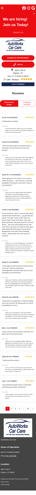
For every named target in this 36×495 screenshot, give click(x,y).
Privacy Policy (5, 482)
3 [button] (15, 408)
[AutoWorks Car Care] (15, 45)
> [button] (32, 408)
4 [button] (19, 408)
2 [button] (11, 408)
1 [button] (7, 408)
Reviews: (13, 80)
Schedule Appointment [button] (18, 58)
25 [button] (28, 408)
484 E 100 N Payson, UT (19, 71)
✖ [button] (34, 13)
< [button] (3, 408)
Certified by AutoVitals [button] (27, 103)
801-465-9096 (11, 456)
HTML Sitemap (5, 484)
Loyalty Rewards (18, 84)
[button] (24, 8)
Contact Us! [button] (18, 32)
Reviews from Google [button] (9, 103)
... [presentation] (23, 408)
